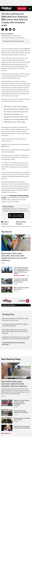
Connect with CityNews (9, 305)
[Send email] (14, 29)
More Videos (5, 433)
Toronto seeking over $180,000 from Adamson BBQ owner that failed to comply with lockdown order (14, 19)
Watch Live (21, 8)
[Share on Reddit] (10, 29)
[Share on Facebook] (6, 29)
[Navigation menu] (30, 8)
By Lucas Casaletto (7, 34)
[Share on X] (2, 29)
